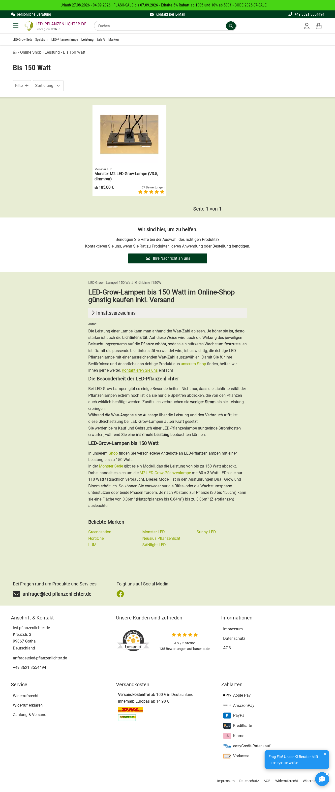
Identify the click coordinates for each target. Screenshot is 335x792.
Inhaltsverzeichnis (116, 313)
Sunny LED (206, 532)
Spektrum (41, 39)
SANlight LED (154, 544)
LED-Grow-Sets (22, 39)
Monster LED (153, 532)
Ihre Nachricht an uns (171, 258)
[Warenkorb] (318, 25)
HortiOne (96, 538)
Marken (113, 39)
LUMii (93, 544)
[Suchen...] (231, 25)
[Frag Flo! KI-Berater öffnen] (322, 779)
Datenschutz (234, 638)
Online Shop (30, 52)
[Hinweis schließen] (325, 754)
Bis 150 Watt (74, 52)
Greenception (99, 532)
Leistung (87, 39)
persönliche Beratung (33, 14)
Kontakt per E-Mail (170, 14)
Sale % (100, 39)
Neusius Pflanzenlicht (161, 538)
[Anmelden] (306, 25)
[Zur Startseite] (54, 26)
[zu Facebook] (121, 594)
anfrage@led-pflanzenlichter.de (40, 658)
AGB (227, 648)
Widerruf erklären (28, 705)
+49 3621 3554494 (309, 14)
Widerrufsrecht (25, 695)
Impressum (233, 629)
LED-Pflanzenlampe (64, 39)
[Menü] (16, 26)
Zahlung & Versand (29, 714)
